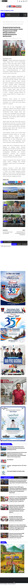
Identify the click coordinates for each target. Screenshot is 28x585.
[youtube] (21, 1)
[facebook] (17, 1)
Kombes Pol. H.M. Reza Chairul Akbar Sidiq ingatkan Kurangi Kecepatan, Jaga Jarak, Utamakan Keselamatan (18, 481)
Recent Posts (7, 477)
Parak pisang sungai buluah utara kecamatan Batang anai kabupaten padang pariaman (16, 448)
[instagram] (23, 1)
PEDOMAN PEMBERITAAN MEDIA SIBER (16, 471)
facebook (24, 244)
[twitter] (19, 1)
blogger (14, 244)
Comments (20, 477)
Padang (7, 21)
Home (4, 21)
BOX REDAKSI (10, 459)
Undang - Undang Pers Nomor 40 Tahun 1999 (16, 466)
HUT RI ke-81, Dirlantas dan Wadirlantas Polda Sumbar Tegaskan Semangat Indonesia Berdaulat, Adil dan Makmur (17, 519)
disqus (19, 244)
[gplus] (25, 1)
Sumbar (11, 21)
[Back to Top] (14, 582)
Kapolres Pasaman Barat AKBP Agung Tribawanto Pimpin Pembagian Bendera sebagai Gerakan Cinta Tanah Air (16, 535)
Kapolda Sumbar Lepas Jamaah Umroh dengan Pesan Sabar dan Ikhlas (13, 224)
